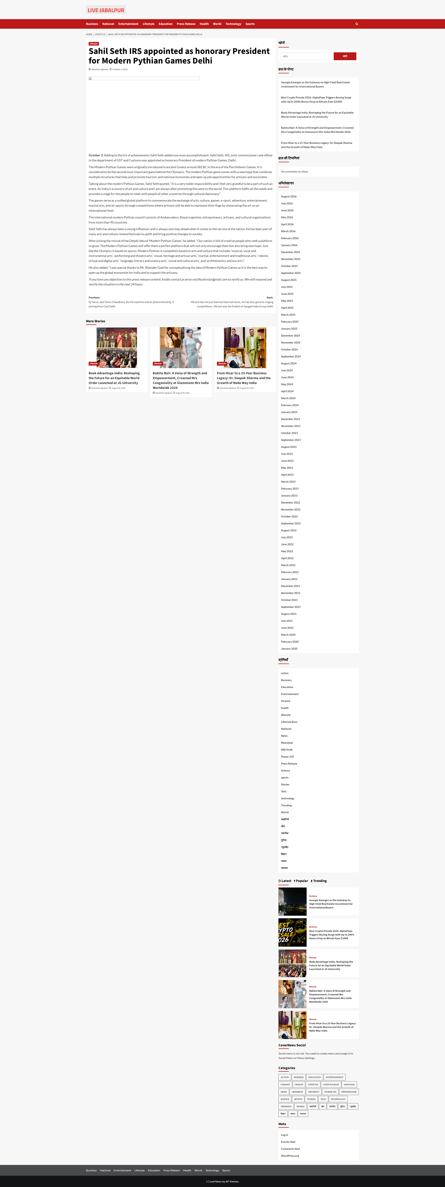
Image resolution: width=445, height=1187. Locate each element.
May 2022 (287, 551)
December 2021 (290, 585)
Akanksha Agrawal (100, 69)
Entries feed (288, 1141)
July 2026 (287, 203)
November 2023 (290, 425)
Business (92, 24)
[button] (357, 24)
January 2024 (289, 412)
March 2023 (288, 481)
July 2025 (287, 286)
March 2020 (288, 634)
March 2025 (288, 314)
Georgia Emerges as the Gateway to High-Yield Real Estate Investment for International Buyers (315, 84)
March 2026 (288, 231)
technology (287, 798)
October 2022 (289, 516)
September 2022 (291, 523)
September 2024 (291, 356)
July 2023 (287, 453)
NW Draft (287, 749)
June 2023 (287, 460)
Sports (250, 24)
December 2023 (290, 419)
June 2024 (287, 377)
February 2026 (290, 238)
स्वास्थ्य (284, 867)
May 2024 (287, 384)
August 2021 (289, 613)
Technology (233, 24)
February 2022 (290, 572)
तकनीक (284, 833)
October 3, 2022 (120, 69)
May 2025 (287, 300)
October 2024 (289, 349)
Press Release (186, 24)
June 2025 (287, 293)
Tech (283, 791)
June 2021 (287, 627)
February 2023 (290, 488)
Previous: (131, 302)
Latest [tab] (286, 880)
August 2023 (289, 446)
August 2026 (289, 196)
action (285, 673)
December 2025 (290, 252)
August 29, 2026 (118, 388)
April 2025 (287, 307)
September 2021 (291, 606)
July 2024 (287, 370)
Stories (285, 784)
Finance (285, 700)
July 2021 (287, 620)
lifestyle (93, 43)
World (217, 24)
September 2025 (291, 272)
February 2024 (290, 405)
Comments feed (290, 1148)
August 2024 (289, 363)
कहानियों (285, 819)
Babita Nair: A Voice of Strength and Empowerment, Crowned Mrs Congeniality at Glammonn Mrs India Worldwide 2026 (181, 380)
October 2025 (289, 265)
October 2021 (289, 599)
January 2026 (289, 245)
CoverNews (215, 1181)
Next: (232, 302)
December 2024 (290, 335)
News (284, 735)
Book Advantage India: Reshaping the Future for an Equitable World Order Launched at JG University (114, 378)
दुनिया (283, 840)
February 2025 (290, 321)
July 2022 (287, 537)
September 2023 (291, 439)
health (285, 707)
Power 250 (287, 756)
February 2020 (290, 641)
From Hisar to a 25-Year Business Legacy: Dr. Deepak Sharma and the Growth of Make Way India (244, 378)
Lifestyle (148, 24)
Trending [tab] (320, 880)
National (108, 24)
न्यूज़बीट (285, 847)
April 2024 (287, 391)
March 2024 (288, 398)
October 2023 (289, 432)
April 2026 (287, 224)
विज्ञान (284, 854)
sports (285, 777)
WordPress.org (290, 1155)
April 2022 (287, 558)
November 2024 (290, 342)
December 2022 (290, 502)
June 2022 (287, 544)
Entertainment (128, 24)
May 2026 (287, 217)
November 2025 (290, 259)
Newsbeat (287, 742)
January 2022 (289, 579)
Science (285, 770)
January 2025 (289, 328)
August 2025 (289, 279)
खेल (283, 826)
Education (165, 24)
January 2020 (289, 648)
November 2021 (290, 592)
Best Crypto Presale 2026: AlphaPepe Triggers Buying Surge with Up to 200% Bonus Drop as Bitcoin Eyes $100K (316, 99)
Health (204, 24)
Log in (284, 1134)
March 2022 (288, 565)
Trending (286, 805)
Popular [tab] (301, 880)
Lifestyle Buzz (289, 721)
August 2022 (289, 530)
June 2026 (287, 210)
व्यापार (284, 860)
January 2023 (289, 495)
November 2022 (290, 509)
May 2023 (287, 467)
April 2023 (287, 474)
